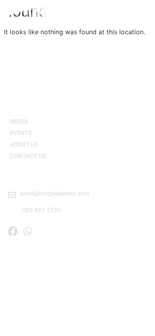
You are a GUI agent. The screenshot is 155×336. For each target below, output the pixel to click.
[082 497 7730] (13, 212)
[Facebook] (13, 231)
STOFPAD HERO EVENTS (62, 12)
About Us (24, 144)
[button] (141, 12)
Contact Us (28, 156)
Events (21, 133)
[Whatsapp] (28, 231)
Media (19, 121)
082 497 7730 (41, 210)
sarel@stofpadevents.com (54, 193)
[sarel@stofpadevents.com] (12, 195)
